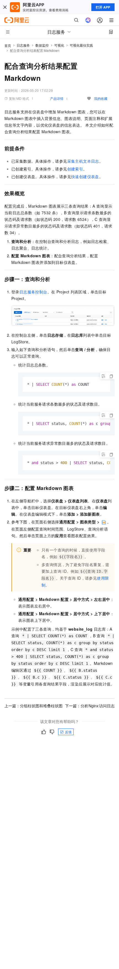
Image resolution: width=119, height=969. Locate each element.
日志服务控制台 (33, 292)
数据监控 (42, 45)
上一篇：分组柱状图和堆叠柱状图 (33, 705)
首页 (7, 45)
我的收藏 (100, 98)
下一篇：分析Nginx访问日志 (90, 705)
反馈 (68, 731)
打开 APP (103, 7)
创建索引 (75, 169)
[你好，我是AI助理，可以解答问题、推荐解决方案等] (88, 20)
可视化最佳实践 (81, 45)
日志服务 (23, 45)
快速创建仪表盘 (85, 176)
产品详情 (56, 98)
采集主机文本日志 (83, 161)
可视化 (59, 45)
